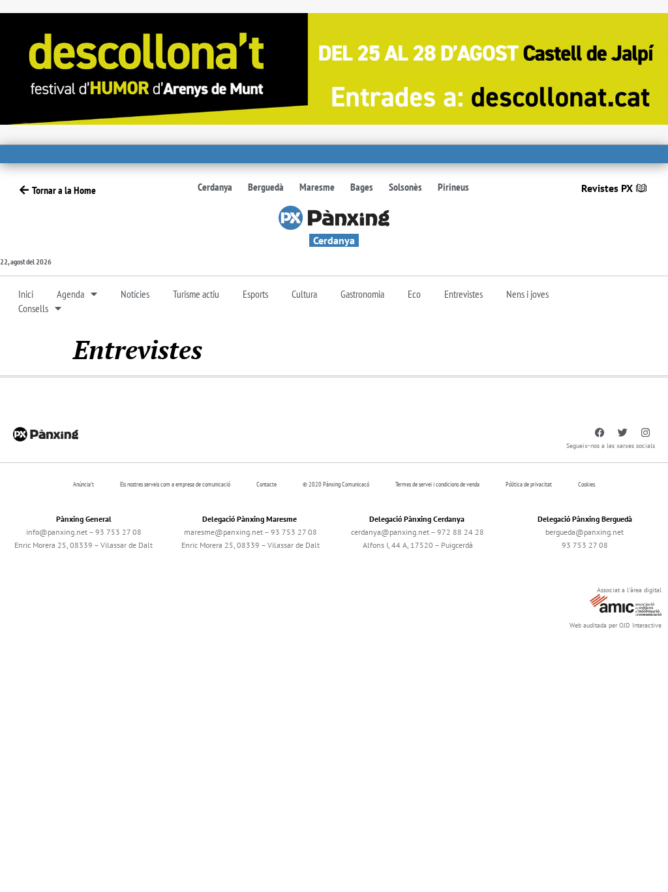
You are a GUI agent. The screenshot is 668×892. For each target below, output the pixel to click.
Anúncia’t (83, 484)
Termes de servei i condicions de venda (437, 484)
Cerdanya (215, 186)
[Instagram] (645, 433)
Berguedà (266, 186)
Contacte (266, 484)
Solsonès (405, 186)
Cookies (586, 484)
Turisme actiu (196, 293)
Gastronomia (362, 293)
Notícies (135, 293)
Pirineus (453, 186)
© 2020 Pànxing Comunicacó (336, 484)
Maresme (317, 186)
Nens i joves (527, 293)
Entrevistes (463, 293)
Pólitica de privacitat (529, 484)
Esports (255, 293)
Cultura (304, 293)
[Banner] (334, 67)
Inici (25, 293)
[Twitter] (622, 433)
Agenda (70, 293)
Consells (33, 308)
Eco (414, 293)
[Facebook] (599, 433)
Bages (361, 186)
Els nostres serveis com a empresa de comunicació (175, 484)
